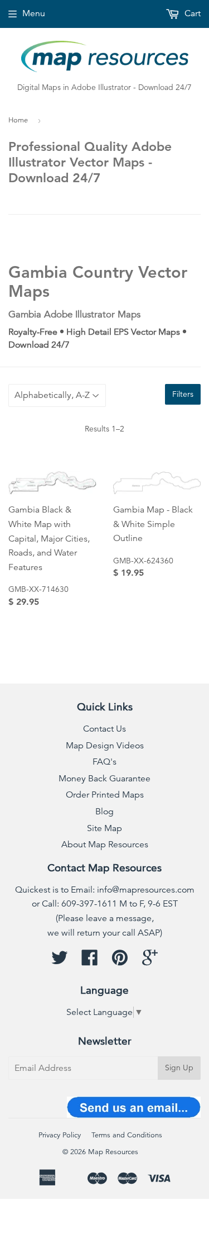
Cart (191, 13)
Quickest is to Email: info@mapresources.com (105, 889)
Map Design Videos (105, 745)
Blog (104, 811)
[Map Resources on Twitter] (59, 961)
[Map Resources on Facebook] (89, 961)
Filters (182, 394)
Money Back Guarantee (104, 778)
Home (18, 120)
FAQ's (104, 761)
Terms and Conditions (126, 1135)
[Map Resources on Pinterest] (119, 961)
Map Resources (113, 1151)
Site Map (104, 828)
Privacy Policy (59, 1135)
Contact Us (104, 728)
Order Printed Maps (105, 794)
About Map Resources (104, 844)
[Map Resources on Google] (150, 961)
